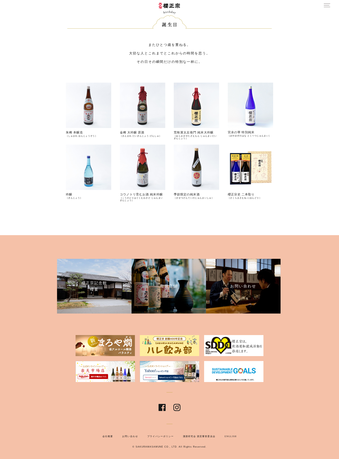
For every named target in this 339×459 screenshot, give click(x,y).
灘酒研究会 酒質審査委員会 (199, 436)
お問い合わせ (130, 436)
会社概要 (107, 436)
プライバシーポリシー (160, 436)
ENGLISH (231, 436)
